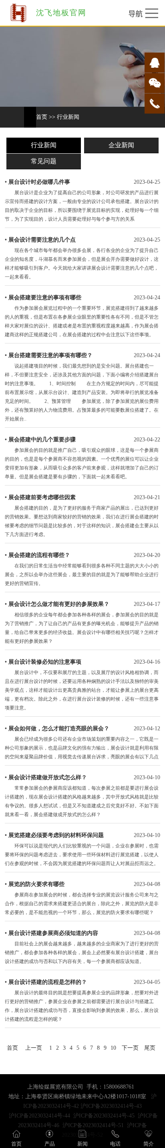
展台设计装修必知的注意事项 (44, 662)
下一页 (130, 1048)
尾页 (149, 1048)
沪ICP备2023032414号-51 (93, 1125)
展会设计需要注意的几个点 (42, 240)
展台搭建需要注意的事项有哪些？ (50, 355)
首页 (41, 117)
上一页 (33, 1048)
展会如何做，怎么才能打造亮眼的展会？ (58, 728)
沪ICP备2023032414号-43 (111, 1106)
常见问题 (43, 161)
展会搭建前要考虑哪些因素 (42, 497)
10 (113, 1048)
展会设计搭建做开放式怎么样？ (47, 777)
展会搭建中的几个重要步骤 (42, 440)
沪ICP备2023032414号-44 (39, 1116)
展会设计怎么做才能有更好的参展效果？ (58, 604)
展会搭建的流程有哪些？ (39, 555)
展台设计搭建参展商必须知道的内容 (53, 933)
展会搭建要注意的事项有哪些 (44, 298)
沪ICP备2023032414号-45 (104, 1116)
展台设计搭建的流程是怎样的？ (47, 982)
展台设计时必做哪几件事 (39, 182)
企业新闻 (121, 145)
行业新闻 (68, 117)
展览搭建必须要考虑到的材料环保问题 (56, 835)
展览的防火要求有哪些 (36, 884)
